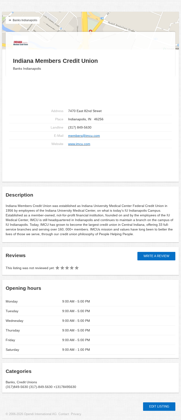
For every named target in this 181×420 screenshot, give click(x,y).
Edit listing (159, 406)
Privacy (76, 414)
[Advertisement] (90, 163)
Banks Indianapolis (24, 20)
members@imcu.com (84, 135)
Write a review (156, 256)
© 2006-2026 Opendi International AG (31, 414)
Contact (63, 414)
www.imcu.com (79, 144)
